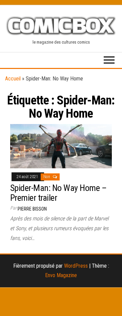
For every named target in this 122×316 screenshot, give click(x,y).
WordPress (76, 266)
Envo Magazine (61, 275)
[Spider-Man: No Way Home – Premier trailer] (61, 145)
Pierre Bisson (32, 209)
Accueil (13, 78)
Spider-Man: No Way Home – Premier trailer (58, 193)
